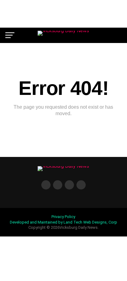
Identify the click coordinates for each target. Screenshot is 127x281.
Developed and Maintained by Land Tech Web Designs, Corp (63, 222)
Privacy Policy (63, 216)
